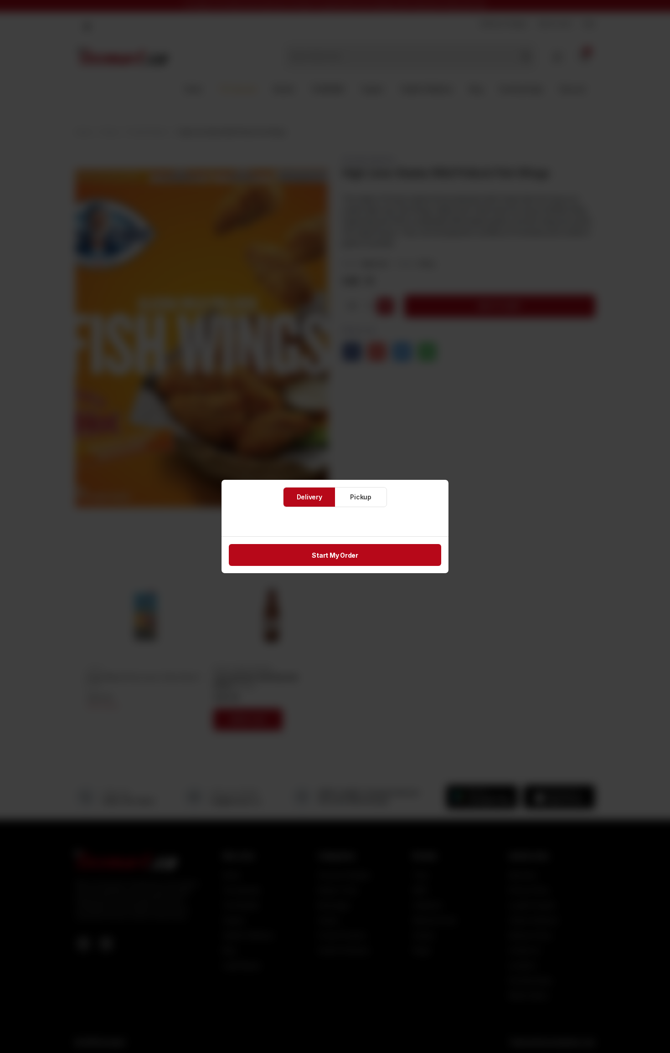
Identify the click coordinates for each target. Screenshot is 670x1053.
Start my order (335, 555)
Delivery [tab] (309, 497)
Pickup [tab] (360, 497)
